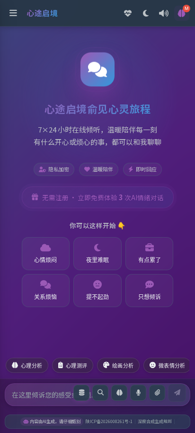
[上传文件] (157, 393)
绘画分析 (122, 366)
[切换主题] (145, 13)
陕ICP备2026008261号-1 (109, 421)
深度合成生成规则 (155, 421)
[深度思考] (119, 393)
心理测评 (76, 366)
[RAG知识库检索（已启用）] (81, 393)
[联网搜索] (100, 393)
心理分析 (31, 366)
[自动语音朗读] (163, 13)
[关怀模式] (127, 13)
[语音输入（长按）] (138, 393)
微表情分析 (172, 366)
